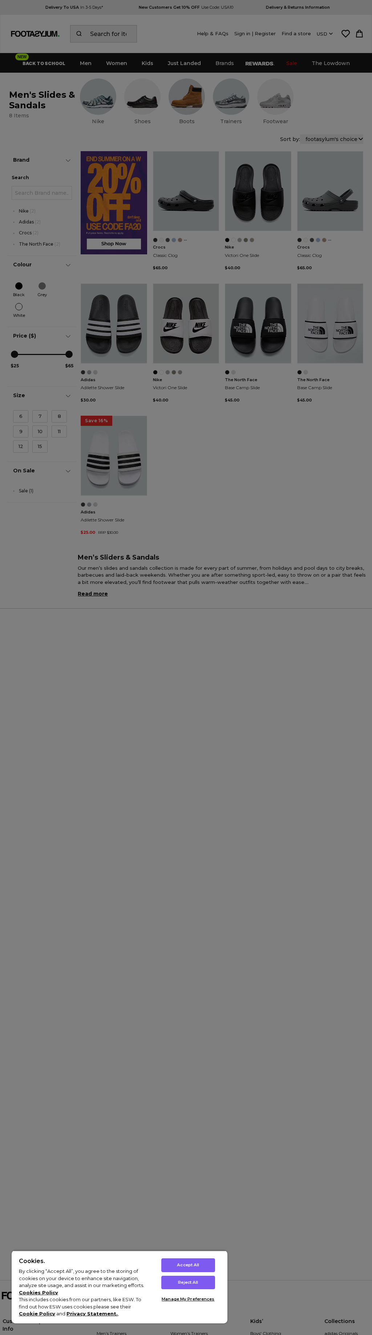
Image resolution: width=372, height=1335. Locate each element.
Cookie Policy (37, 1313)
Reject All (188, 1282)
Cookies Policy (38, 1292)
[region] (119, 1286)
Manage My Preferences (188, 1299)
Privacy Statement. (92, 1313)
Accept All (188, 1264)
